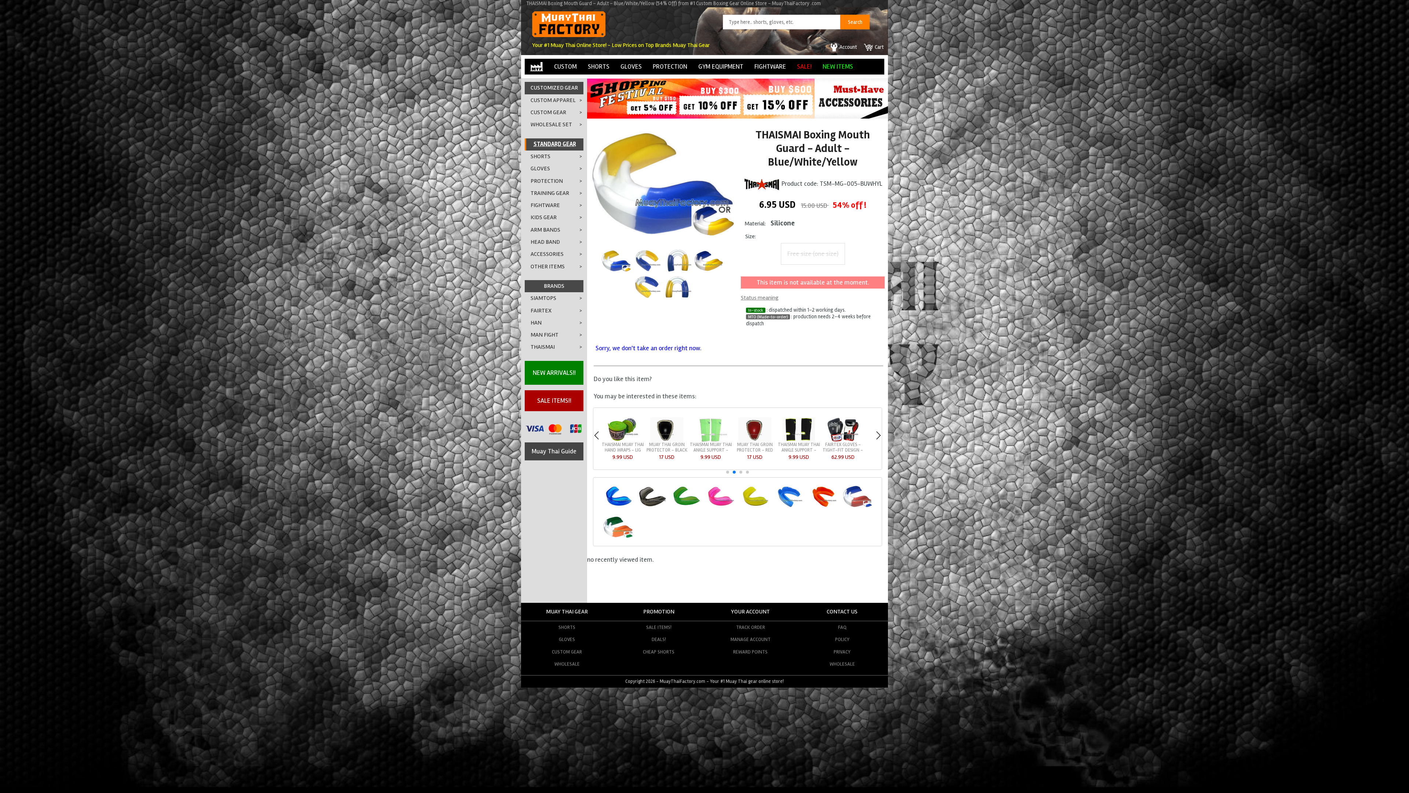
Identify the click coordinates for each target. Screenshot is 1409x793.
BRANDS (554, 286)
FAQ (842, 627)
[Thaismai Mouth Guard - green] (686, 506)
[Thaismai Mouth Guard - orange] (822, 506)
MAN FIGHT (544, 334)
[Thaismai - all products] (761, 183)
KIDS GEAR (544, 217)
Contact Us (842, 611)
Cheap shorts (658, 652)
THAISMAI (543, 347)
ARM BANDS (545, 229)
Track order (750, 627)
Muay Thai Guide (554, 451)
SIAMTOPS (543, 298)
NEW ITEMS (838, 66)
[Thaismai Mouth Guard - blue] (788, 506)
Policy (842, 639)
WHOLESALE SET (551, 124)
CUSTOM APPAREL (553, 100)
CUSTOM (565, 66)
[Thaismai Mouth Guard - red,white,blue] (856, 506)
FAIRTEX (541, 310)
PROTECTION (670, 66)
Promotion (658, 611)
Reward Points (750, 652)
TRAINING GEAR (550, 193)
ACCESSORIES (547, 254)
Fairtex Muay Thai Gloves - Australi (711, 447)
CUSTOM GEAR (548, 112)
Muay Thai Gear (567, 611)
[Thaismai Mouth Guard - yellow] (754, 506)
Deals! (659, 639)
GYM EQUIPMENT (720, 66)
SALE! (804, 66)
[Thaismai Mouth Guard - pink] (720, 506)
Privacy (842, 652)
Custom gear (567, 652)
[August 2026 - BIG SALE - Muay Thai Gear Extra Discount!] (701, 116)
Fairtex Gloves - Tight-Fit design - (755, 447)
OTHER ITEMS (548, 266)
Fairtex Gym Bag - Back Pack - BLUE (667, 447)
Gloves (567, 639)
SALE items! (658, 627)
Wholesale (567, 664)
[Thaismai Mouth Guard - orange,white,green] (617, 536)
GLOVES (631, 66)
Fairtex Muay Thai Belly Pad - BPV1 (799, 447)
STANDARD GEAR (555, 144)
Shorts (566, 627)
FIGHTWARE (770, 66)
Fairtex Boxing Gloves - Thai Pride (622, 447)
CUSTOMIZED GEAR (554, 87)
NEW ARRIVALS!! (554, 373)
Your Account (750, 611)
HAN (536, 322)
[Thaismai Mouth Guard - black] (652, 506)
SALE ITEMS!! (554, 400)
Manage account (751, 639)
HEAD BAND (545, 242)
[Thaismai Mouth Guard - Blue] (617, 506)
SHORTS (598, 66)
